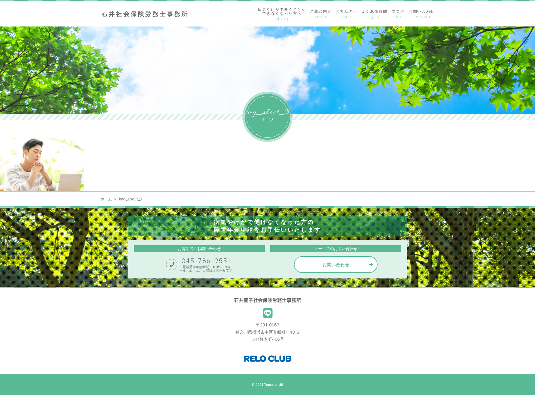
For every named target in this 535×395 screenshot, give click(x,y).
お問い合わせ (335, 264)
